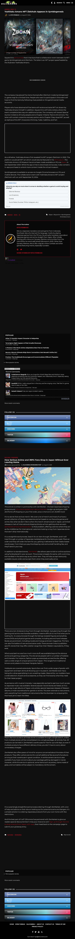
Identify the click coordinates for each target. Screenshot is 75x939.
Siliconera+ (30, 924)
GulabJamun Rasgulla (18, 374)
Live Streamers (14, 195)
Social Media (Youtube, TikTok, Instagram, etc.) (24, 202)
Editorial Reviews (14, 191)
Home (12, 924)
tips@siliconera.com (41, 937)
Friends (11, 199)
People (7, 369)
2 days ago (43, 395)
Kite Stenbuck (14, 15)
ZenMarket (33, 551)
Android (7, 9)
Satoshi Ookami (16, 391)
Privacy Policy (37, 926)
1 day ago (37, 379)
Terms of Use (60, 924)
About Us (40, 924)
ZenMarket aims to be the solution (18, 527)
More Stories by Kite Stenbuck (29, 253)
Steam (63, 162)
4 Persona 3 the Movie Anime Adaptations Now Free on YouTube (27, 348)
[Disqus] (37, 280)
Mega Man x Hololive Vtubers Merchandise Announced (20, 379)
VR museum (59, 160)
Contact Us (49, 924)
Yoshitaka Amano (65, 217)
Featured (8, 457)
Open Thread (20, 924)
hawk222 (14, 383)
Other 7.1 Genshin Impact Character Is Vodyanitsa (22, 338)
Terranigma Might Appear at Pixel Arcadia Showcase (23, 343)
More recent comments (12, 403)
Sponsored (14, 457)
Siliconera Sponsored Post (32, 465)
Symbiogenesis (66, 214)
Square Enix (57, 214)
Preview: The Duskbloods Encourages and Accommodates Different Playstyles (31, 357)
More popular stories (12, 362)
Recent (12, 369)
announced (18, 58)
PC (15, 9)
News (12, 9)
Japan (51, 214)
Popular (17, 369)
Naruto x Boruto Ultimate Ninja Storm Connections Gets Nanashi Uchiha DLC (31, 352)
